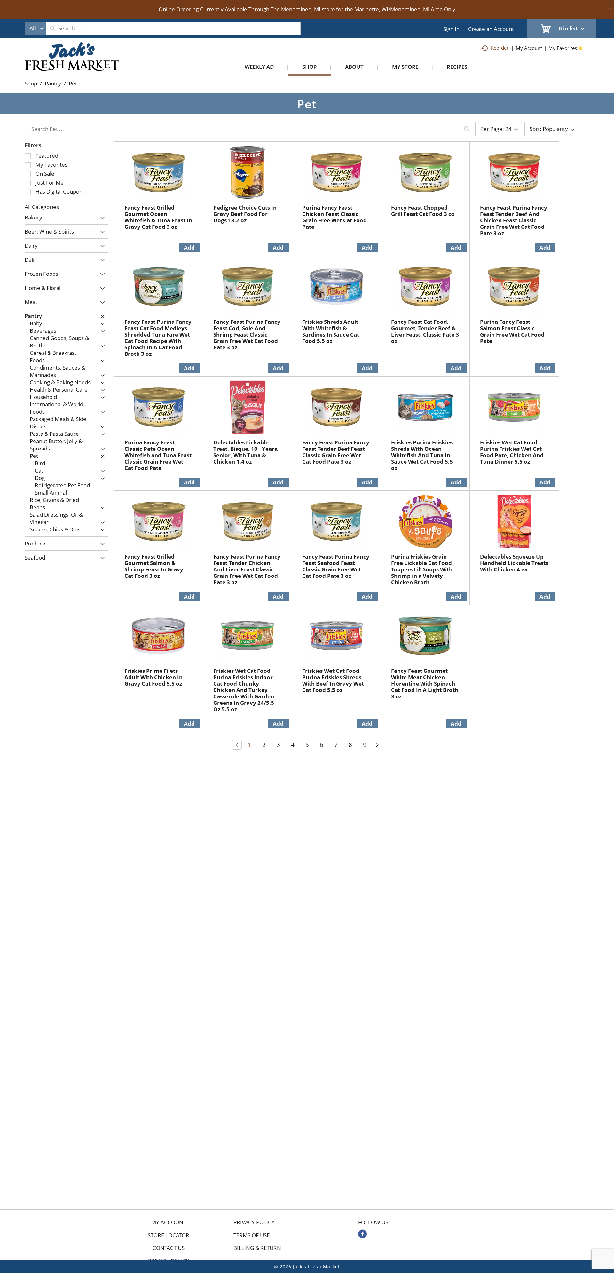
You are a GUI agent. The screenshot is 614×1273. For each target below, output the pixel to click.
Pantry (53, 83)
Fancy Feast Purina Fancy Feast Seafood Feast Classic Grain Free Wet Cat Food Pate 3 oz (335, 566)
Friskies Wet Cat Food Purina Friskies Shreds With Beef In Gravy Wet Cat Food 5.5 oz (333, 680)
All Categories (42, 207)
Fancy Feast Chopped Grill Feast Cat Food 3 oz (422, 211)
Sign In (451, 29)
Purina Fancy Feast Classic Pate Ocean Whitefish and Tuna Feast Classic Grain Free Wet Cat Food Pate (158, 455)
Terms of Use (251, 1235)
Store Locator (168, 1235)
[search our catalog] (53, 28)
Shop (31, 83)
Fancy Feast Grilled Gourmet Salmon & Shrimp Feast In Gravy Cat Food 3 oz (153, 566)
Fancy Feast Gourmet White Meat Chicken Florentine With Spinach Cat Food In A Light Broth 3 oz (424, 683)
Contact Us (169, 1248)
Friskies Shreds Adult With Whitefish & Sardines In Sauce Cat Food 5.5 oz (330, 331)
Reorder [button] (499, 47)
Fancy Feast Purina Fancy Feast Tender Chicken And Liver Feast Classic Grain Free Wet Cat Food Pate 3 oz (246, 569)
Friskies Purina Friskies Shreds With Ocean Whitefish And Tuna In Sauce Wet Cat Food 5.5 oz (422, 455)
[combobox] (35, 28)
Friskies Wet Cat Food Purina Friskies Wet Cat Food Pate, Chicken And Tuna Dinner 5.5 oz (512, 452)
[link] (362, 1233)
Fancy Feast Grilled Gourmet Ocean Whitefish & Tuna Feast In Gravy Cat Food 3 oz (158, 217)
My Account (168, 1222)
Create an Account (491, 29)
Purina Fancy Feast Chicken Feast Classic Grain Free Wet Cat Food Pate (334, 217)
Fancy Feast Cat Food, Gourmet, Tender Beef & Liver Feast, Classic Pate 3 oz (425, 331)
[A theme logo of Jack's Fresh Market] (72, 63)
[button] (101, 218)
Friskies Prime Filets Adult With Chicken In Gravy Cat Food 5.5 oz (153, 677)
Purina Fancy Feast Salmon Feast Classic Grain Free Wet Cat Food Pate (512, 331)
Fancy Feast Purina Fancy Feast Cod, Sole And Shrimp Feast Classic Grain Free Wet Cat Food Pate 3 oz (246, 334)
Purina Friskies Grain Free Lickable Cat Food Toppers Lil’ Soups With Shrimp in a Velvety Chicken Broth (422, 569)
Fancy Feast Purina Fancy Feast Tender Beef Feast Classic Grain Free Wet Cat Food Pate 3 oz (335, 452)
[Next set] (377, 745)
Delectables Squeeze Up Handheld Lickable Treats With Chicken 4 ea (514, 563)
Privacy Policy (254, 1222)
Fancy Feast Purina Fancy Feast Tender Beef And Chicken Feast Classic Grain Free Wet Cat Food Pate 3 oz (513, 220)
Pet (73, 83)
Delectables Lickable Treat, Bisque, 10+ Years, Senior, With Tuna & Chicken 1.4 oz (246, 452)
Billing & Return (257, 1248)
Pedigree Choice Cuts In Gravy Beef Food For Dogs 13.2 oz (245, 214)
